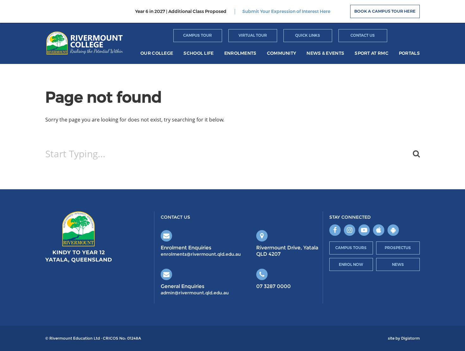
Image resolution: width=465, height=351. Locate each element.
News (398, 264)
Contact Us (362, 35)
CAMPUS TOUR (197, 35)
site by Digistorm (404, 338)
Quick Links (307, 35)
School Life (198, 53)
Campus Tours (351, 247)
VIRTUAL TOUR (253, 35)
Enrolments (240, 53)
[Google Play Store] (393, 230)
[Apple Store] (378, 230)
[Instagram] (349, 230)
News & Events (325, 53)
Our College (156, 53)
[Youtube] (364, 230)
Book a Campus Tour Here (385, 11)
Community (281, 53)
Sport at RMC (371, 53)
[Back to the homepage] (84, 42)
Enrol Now (351, 264)
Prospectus (398, 247)
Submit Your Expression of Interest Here (286, 11)
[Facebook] (335, 230)
